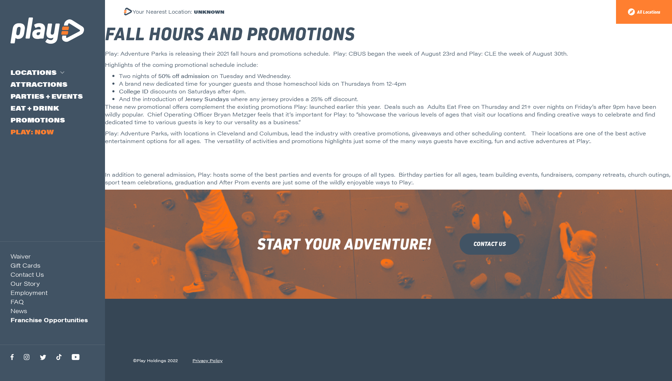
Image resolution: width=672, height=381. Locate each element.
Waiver (20, 256)
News (18, 310)
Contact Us (27, 274)
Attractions (39, 84)
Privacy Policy (207, 360)
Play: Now (32, 131)
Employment (29, 292)
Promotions (37, 119)
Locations (33, 72)
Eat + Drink (34, 108)
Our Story (25, 283)
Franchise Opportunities (49, 320)
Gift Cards (25, 265)
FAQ (17, 301)
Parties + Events (46, 96)
